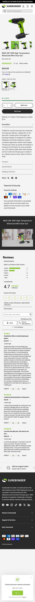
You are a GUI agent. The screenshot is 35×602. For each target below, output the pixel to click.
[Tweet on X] (8, 178)
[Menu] (32, 6)
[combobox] (17, 11)
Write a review (23, 63)
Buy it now (17, 111)
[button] (27, 6)
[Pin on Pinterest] (16, 178)
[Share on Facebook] (12, 178)
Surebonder (9, 544)
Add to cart (24, 105)
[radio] (5, 85)
